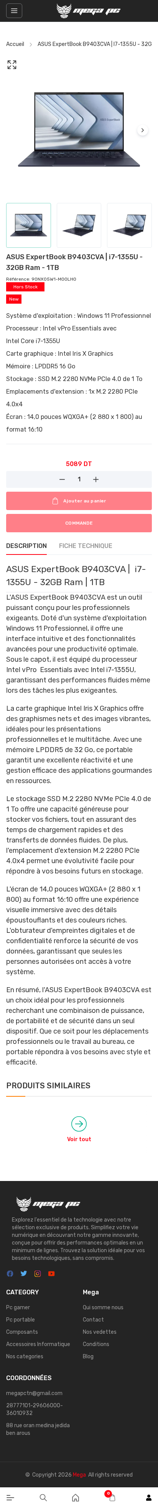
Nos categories (24, 1356)
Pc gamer (18, 1307)
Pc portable (20, 1320)
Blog (88, 1356)
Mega (79, 1475)
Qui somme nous (103, 1307)
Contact (93, 1320)
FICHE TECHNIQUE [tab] (85, 546)
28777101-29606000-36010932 (34, 1409)
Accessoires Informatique (38, 1344)
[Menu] (10, 1497)
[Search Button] (43, 1497)
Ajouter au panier (84, 501)
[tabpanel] (79, 815)
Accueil (15, 44)
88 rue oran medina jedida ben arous (38, 1429)
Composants (22, 1332)
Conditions (96, 1344)
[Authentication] (149, 1498)
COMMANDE (79, 523)
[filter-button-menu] (14, 10)
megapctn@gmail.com (34, 1393)
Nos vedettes (100, 1332)
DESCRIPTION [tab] (26, 546)
